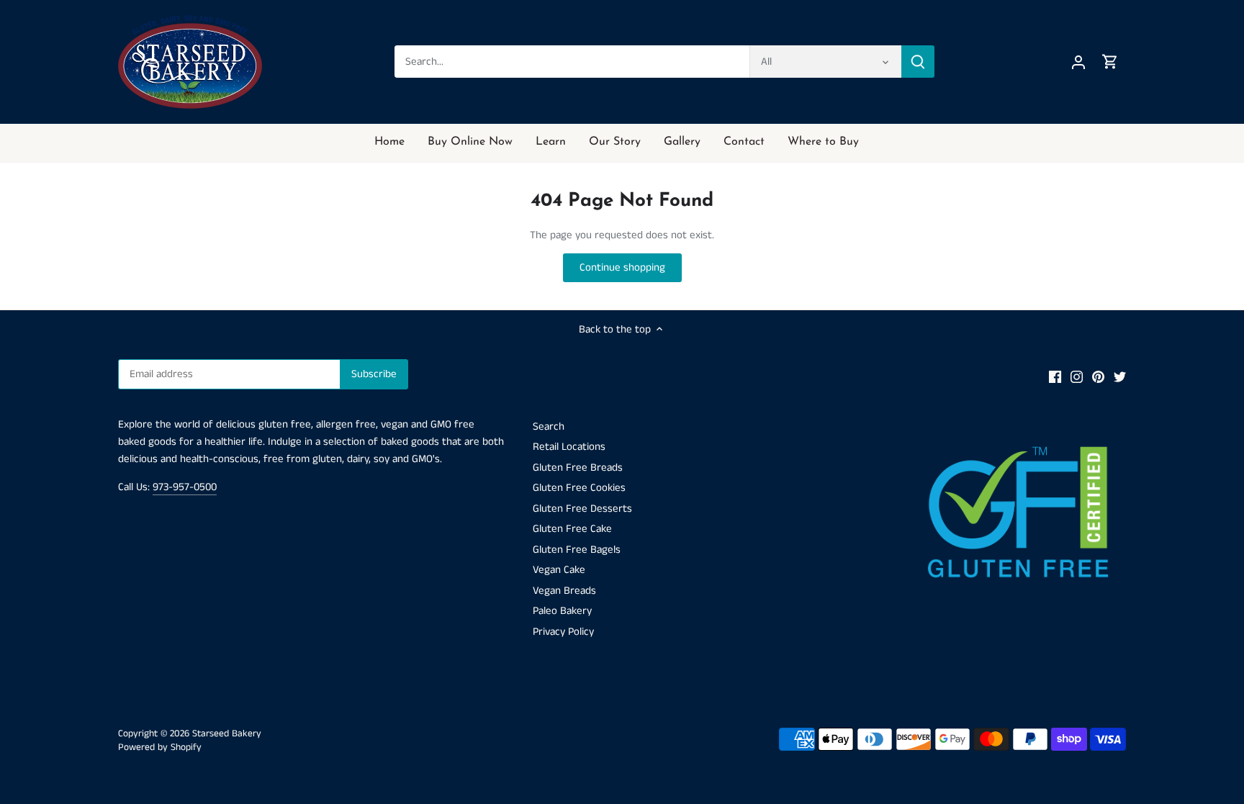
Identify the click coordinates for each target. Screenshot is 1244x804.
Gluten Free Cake (572, 528)
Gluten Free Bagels (577, 549)
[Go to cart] (1110, 61)
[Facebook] (1055, 376)
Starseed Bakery (226, 734)
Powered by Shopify (160, 747)
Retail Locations (569, 446)
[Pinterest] (1098, 376)
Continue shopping (622, 267)
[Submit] (917, 61)
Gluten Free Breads (578, 467)
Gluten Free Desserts (582, 508)
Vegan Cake (559, 569)
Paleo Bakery (562, 610)
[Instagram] (1077, 376)
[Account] (1078, 61)
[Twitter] (1120, 376)
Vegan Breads (564, 590)
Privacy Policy (563, 631)
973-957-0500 (185, 486)
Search (548, 426)
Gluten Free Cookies (579, 487)
